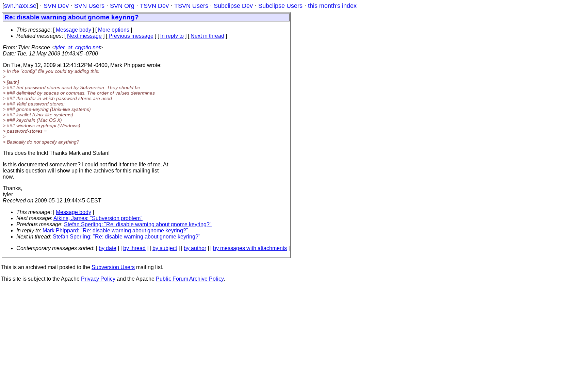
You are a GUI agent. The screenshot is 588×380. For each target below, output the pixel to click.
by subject (164, 248)
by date (107, 248)
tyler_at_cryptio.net (77, 47)
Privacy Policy (98, 279)
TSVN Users (191, 5)
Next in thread (207, 36)
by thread (134, 248)
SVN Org (122, 5)
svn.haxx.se (20, 5)
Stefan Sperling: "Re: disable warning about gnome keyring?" (138, 224)
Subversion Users (113, 267)
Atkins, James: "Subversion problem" (98, 218)
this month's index (332, 5)
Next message (84, 36)
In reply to (172, 36)
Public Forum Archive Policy (190, 279)
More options (113, 30)
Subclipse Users (280, 5)
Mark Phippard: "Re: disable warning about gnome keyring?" (115, 230)
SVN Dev (56, 5)
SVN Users (89, 5)
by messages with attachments (250, 248)
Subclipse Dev (233, 5)
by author (195, 248)
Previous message (131, 36)
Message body (73, 30)
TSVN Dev (154, 5)
